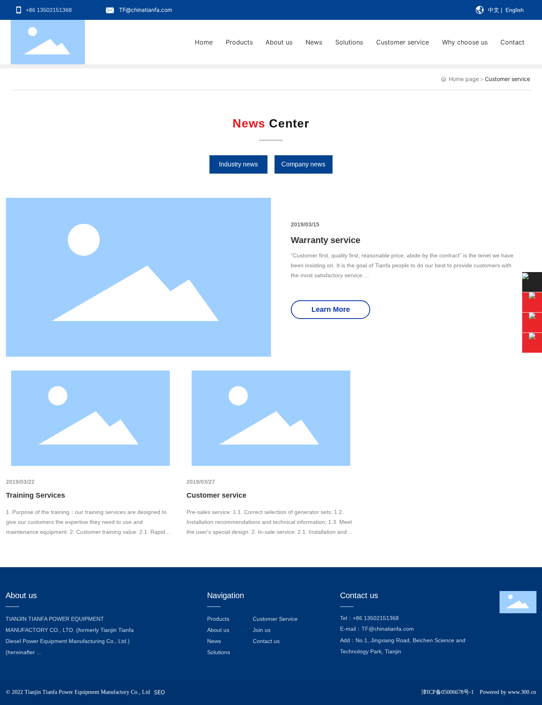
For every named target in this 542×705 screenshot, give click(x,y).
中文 (493, 10)
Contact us (266, 641)
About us (218, 630)
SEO (159, 692)
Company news (303, 164)
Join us (262, 630)
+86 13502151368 (376, 618)
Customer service (216, 495)
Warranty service (325, 240)
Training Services (35, 495)
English (514, 10)
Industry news (238, 164)
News (214, 641)
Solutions (218, 652)
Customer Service (275, 619)
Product (217, 619)
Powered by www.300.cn (508, 692)
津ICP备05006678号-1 (447, 692)
